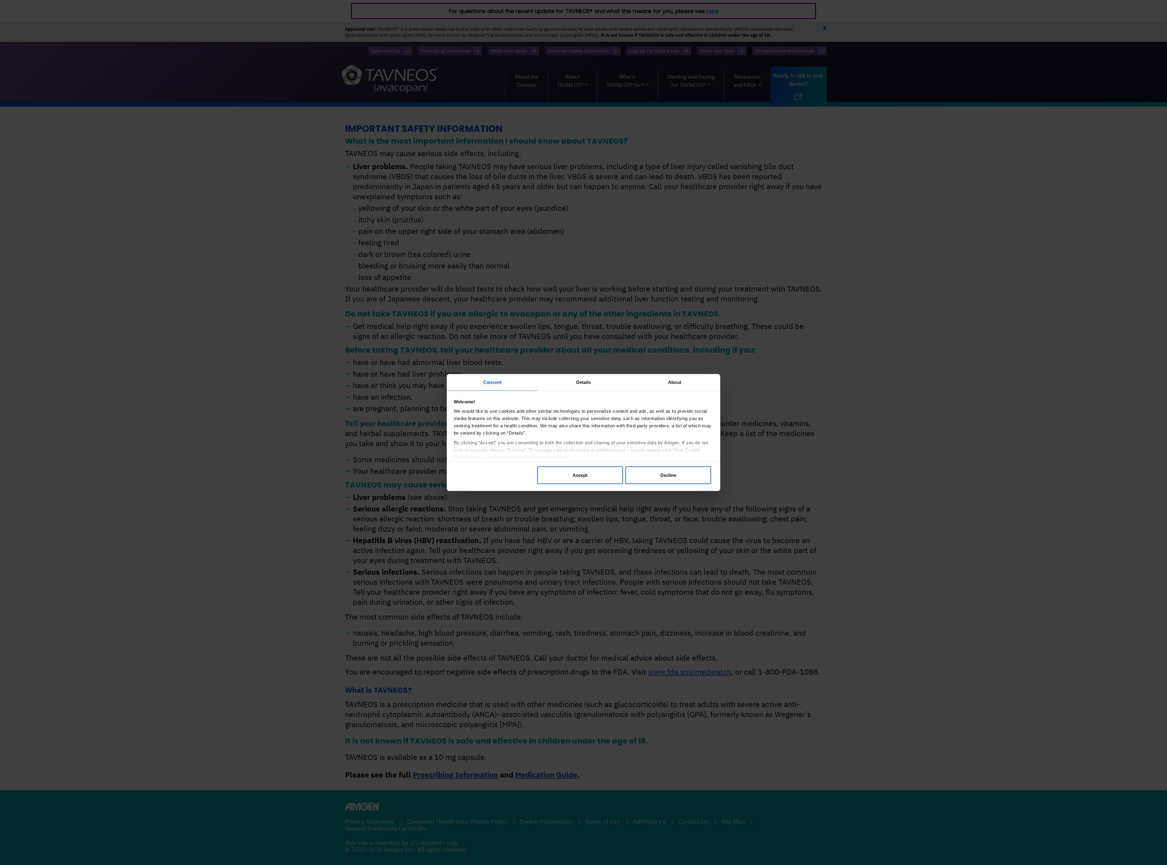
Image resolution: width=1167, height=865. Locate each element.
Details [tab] (583, 382)
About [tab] (674, 382)
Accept (580, 474)
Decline (668, 474)
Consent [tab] (492, 382)
